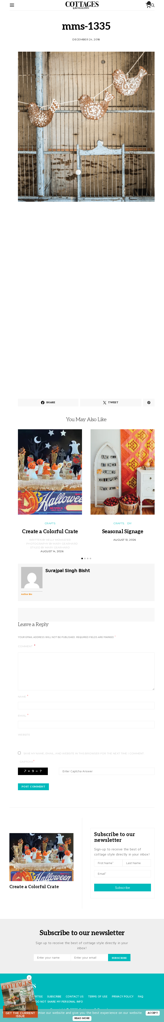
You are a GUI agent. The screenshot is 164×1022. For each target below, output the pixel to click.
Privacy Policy (122, 996)
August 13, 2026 (124, 539)
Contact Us (74, 996)
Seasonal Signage (122, 532)
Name (23, 696)
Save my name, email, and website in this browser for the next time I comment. (84, 753)
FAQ (140, 996)
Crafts (50, 523)
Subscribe (122, 887)
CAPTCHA (27, 761)
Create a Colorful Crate (50, 532)
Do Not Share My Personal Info (59, 1001)
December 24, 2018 (86, 39)
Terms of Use (97, 996)
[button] (82, 558)
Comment (25, 646)
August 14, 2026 (52, 551)
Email (23, 715)
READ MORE (82, 1018)
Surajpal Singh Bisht (67, 570)
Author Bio (26, 594)
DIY (129, 523)
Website (24, 734)
